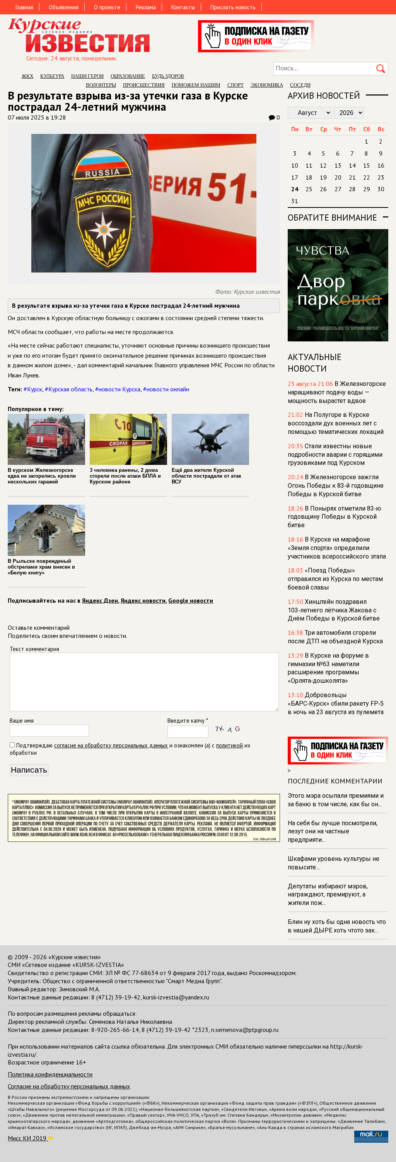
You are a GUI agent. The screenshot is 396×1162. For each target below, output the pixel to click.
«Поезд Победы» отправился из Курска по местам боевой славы (335, 579)
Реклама (146, 7)
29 (366, 189)
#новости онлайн (166, 389)
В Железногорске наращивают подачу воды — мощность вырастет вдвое (337, 392)
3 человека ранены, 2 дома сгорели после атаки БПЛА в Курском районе (125, 476)
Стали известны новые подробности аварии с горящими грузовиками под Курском (335, 454)
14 (352, 165)
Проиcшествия (144, 85)
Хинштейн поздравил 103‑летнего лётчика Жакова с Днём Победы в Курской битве (334, 610)
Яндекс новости (143, 600)
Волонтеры (101, 85)
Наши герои (87, 76)
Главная (24, 7)
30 (380, 189)
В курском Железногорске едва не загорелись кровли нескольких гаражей (42, 476)
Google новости (190, 600)
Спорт (235, 85)
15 (366, 165)
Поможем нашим (196, 85)
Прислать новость (233, 7)
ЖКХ (27, 76)
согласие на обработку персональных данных (111, 745)
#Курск (33, 389)
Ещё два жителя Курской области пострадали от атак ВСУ (206, 476)
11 (309, 165)
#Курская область (68, 389)
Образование (128, 76)
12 (323, 165)
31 (294, 201)
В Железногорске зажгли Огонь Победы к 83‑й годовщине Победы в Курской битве (336, 485)
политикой (229, 745)
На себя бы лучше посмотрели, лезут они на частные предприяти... (332, 831)
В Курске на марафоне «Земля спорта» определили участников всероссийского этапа (337, 548)
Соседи (300, 85)
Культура (52, 76)
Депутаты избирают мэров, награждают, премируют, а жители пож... (328, 895)
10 (294, 165)
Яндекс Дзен (100, 600)
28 (352, 189)
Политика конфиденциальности (50, 1074)
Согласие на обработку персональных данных (69, 1086)
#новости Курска (117, 389)
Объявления (64, 7)
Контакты (183, 7)
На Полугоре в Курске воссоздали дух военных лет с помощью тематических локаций (336, 423)
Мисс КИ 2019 (28, 1138)
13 (338, 165)
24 (294, 189)
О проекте (107, 7)
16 (380, 165)
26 (323, 189)
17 (294, 177)
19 (323, 177)
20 (338, 177)
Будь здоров (168, 76)
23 (380, 177)
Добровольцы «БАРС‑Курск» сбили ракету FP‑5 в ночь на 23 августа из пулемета (336, 703)
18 (309, 177)
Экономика (267, 85)
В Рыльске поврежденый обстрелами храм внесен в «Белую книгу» (41, 567)
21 (352, 177)
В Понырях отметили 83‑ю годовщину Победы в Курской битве (334, 517)
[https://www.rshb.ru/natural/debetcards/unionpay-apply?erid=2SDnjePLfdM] (144, 839)
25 (309, 189)
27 (338, 189)
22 (366, 177)
